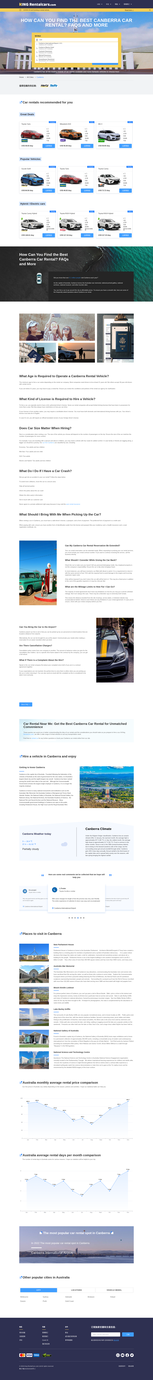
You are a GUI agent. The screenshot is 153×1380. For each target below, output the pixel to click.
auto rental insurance (73, 504)
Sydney (45, 1297)
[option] (76, 44)
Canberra (40, 77)
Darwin (23, 1301)
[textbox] (76, 40)
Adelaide (68, 1297)
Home (21, 77)
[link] (21, 77)
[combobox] (76, 40)
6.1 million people (75, 277)
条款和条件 (122, 1366)
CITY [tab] (39, 1290)
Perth (45, 1301)
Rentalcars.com (28, 734)
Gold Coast (69, 1301)
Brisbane (91, 1297)
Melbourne (24, 1297)
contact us (34, 738)
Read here (128, 10)
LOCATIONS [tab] (76, 1290)
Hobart (112, 1297)
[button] (117, 4)
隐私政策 (131, 1366)
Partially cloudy (30, 849)
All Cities (30, 77)
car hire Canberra (48, 442)
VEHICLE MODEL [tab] (114, 1290)
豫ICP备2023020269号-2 (27, 1369)
